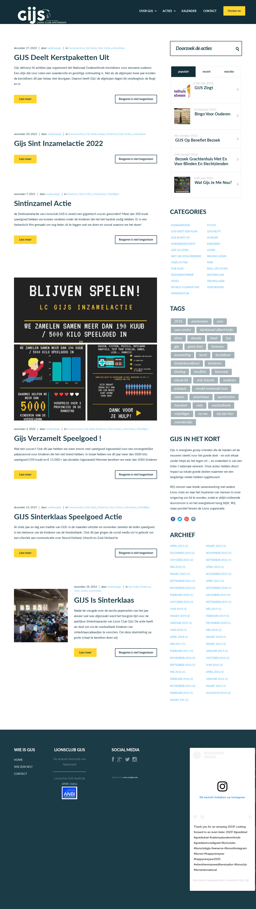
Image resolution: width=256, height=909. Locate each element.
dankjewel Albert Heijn (216, 330)
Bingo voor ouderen (212, 114)
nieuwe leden (216, 256)
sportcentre (226, 397)
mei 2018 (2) (213, 630)
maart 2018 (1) (216, 637)
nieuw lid (181, 380)
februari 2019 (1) (217, 616)
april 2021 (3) (215, 581)
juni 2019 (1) (178, 609)
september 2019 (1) (218, 602)
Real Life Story (217, 269)
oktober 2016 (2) (217, 658)
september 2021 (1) (182, 581)
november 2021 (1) (218, 574)
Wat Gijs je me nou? (213, 183)
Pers (210, 262)
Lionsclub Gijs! (235, 880)
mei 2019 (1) (213, 609)
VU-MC (203, 414)
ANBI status (69, 783)
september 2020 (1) (218, 588)
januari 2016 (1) (217, 679)
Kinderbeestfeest (183, 244)
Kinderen (112, 134)
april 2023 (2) (179, 546)
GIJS (176, 347)
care (220, 321)
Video (175, 281)
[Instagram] (193, 519)
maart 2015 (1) (216, 686)
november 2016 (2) (182, 658)
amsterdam (199, 321)
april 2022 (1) (215, 567)
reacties (229, 71)
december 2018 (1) (218, 623)
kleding (179, 372)
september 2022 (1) (218, 560)
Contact (20, 774)
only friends (205, 380)
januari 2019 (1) (181, 623)
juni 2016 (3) (214, 665)
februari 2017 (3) (181, 651)
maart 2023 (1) (216, 546)
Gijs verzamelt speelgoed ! (57, 438)
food (213, 338)
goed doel (195, 347)
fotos (211, 225)
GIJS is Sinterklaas (104, 600)
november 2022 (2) (218, 553)
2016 (178, 321)
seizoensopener (182, 275)
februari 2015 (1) (181, 693)
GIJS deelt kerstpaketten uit (61, 57)
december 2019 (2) (218, 595)
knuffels (200, 372)
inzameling (182, 355)
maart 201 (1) (179, 700)
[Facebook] (173, 519)
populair (183, 71)
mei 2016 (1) (177, 672)
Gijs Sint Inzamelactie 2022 (58, 143)
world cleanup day (185, 287)
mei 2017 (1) (177, 644)
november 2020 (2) (182, 588)
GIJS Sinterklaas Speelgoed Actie (68, 517)
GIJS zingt (203, 88)
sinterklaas (118, 48)
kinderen (215, 363)
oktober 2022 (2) (181, 560)
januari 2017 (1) (217, 651)
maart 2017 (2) (216, 644)
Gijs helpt (90, 48)
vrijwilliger (182, 414)
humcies (217, 347)
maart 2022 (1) (180, 574)
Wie (23, 767)
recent (206, 71)
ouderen (229, 380)
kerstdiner (223, 355)
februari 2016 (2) (181, 679)
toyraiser (180, 405)
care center (182, 330)
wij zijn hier (225, 414)
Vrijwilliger (113, 194)
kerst (203, 355)
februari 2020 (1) (181, 595)
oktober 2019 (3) (181, 602)
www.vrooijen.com (130, 777)
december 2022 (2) (182, 553)
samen (179, 397)
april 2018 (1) (179, 637)
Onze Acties (104, 48)
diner (178, 338)
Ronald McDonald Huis (211, 389)
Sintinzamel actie (42, 203)
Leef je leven (179, 250)
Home (18, 760)
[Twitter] (180, 519)
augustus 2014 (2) (218, 693)
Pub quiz (177, 269)
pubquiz (180, 389)
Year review (215, 287)
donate (196, 338)
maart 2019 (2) (180, 616)
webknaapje (54, 48)
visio (199, 405)
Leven (211, 250)
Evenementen (76, 48)
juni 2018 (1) (178, 630)
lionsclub (221, 372)
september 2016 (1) (182, 665)
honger (101, 134)
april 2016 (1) (215, 672)
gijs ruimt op (180, 238)
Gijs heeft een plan (184, 231)
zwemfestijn (180, 293)
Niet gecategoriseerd (186, 256)
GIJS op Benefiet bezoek (197, 140)
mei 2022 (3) (177, 567)
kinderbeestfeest (186, 363)
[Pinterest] (187, 519)
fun (228, 338)
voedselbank (221, 405)
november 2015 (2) (182, 686)
